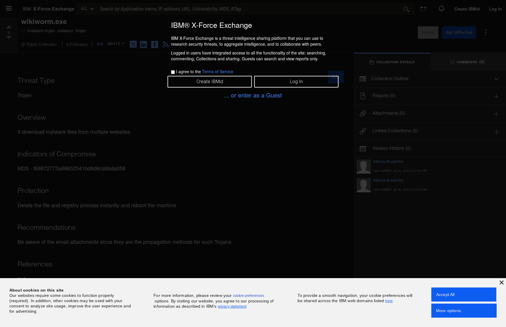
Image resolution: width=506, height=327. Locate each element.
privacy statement (232, 306)
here (389, 301)
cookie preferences (248, 296)
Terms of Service (217, 71)
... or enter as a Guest (253, 95)
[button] (502, 282)
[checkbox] (173, 72)
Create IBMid (209, 81)
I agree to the (204, 71)
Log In (296, 81)
